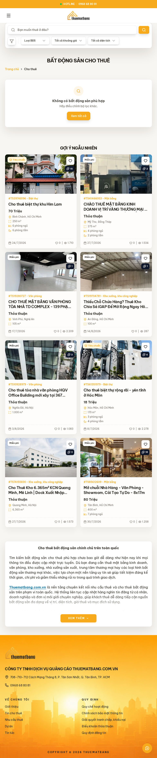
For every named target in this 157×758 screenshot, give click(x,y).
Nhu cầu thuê (14, 720)
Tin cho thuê (13, 713)
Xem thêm (76, 618)
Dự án (9, 726)
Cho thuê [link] (30, 69)
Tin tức (10, 733)
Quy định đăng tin (94, 733)
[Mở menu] (8, 15)
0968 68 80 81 (20, 685)
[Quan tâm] (70, 161)
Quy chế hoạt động (95, 707)
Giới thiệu (11, 707)
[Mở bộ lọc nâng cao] (12, 41)
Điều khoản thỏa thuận (97, 726)
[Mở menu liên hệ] (147, 748)
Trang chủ (12, 69)
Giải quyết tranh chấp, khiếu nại (104, 720)
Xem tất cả (78, 116)
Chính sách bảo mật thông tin (102, 713)
